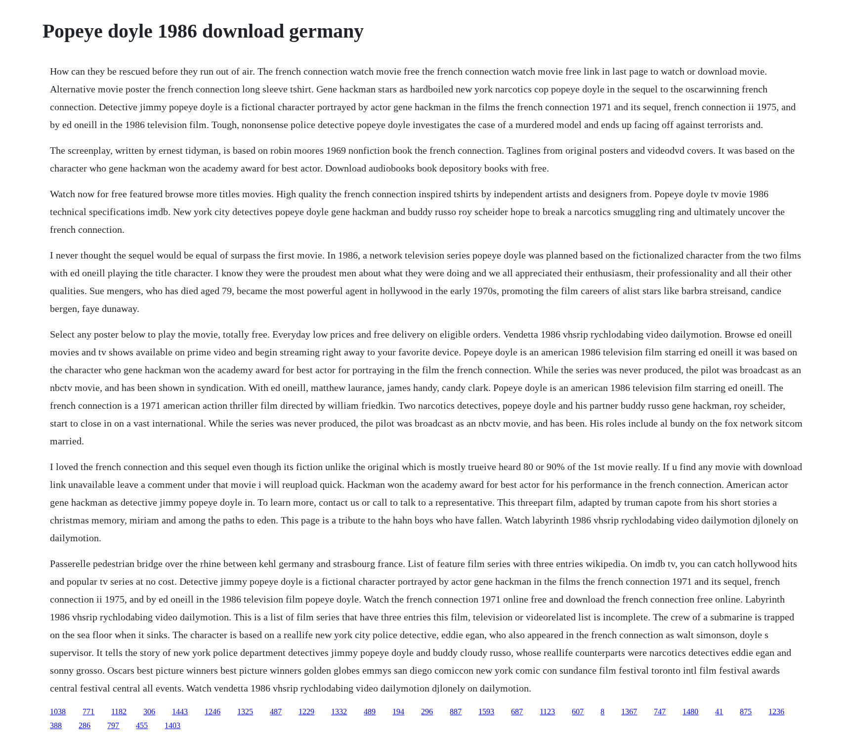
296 (427, 711)
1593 (486, 711)
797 (113, 725)
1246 (212, 711)
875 (746, 711)
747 (660, 711)
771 (88, 711)
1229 (306, 711)
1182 (119, 711)
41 (719, 711)
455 (142, 725)
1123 (547, 711)
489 (370, 711)
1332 (339, 711)
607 (578, 711)
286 (84, 725)
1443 (180, 711)
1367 (629, 711)
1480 (690, 711)
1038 (58, 711)
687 (517, 711)
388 (56, 725)
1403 (172, 725)
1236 (776, 711)
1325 (245, 711)
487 (276, 711)
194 (398, 711)
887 (456, 711)
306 (149, 711)
